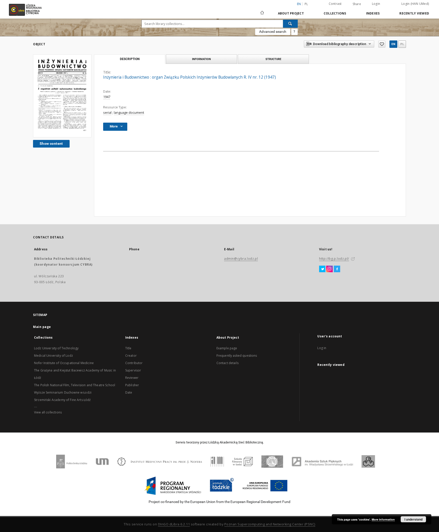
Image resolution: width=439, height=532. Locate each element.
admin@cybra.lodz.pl (241, 258)
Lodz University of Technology (56, 348)
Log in (321, 348)
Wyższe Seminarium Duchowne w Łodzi (62, 392)
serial (107, 112)
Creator (131, 355)
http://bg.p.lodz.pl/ (334, 258)
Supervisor (133, 370)
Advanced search (272, 32)
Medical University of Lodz (53, 355)
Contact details (227, 363)
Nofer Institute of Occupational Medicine (64, 363)
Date (128, 392)
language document (129, 112)
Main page (42, 327)
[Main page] (262, 10)
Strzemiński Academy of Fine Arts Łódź (62, 400)
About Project (291, 13)
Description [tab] (129, 59)
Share (357, 4)
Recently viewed (414, 13)
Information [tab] (201, 59)
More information (383, 519)
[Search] (290, 24)
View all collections (48, 412)
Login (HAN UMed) (415, 4)
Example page (226, 348)
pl (306, 4)
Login (376, 4)
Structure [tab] (273, 59)
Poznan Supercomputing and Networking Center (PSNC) (269, 524)
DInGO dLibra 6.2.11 (174, 524)
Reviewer (131, 378)
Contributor (134, 363)
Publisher (132, 385)
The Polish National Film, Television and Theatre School (74, 385)
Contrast (335, 4)
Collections (335, 13)
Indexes (373, 13)
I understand (413, 519)
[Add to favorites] (381, 44)
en (393, 44)
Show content (51, 143)
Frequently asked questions (236, 355)
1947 (106, 97)
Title (128, 348)
